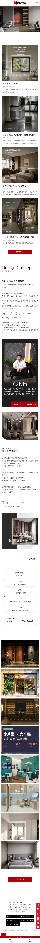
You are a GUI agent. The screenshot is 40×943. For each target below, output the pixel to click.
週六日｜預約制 (21, 912)
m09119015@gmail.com (22, 905)
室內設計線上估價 (27, 920)
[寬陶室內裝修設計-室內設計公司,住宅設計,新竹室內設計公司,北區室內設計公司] (20, 3)
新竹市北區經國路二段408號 (22, 907)
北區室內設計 (20, 930)
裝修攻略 (10, 920)
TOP (3, 936)
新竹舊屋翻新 (33, 930)
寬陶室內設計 (11, 917)
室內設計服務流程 (13, 924)
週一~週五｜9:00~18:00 (24, 909)
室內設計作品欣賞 (27, 917)
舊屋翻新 (27, 930)
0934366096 (17, 902)
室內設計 (5, 930)
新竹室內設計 (11, 930)
